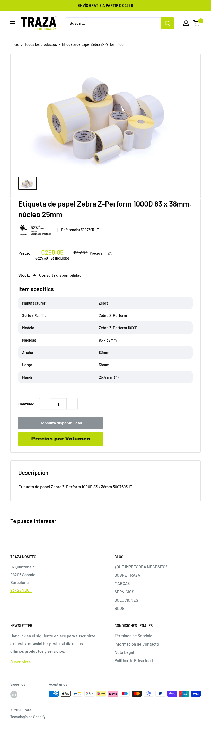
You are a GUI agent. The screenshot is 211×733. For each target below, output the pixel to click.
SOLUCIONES (126, 599)
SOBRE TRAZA (127, 575)
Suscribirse (20, 661)
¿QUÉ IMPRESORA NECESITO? (141, 566)
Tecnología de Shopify (28, 716)
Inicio (14, 44)
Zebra (36, 230)
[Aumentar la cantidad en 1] (72, 403)
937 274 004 (21, 589)
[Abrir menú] (12, 23)
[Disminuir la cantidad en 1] (44, 403)
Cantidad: (27, 403)
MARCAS (122, 583)
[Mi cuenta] (186, 23)
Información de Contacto (137, 643)
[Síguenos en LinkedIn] (13, 694)
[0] (196, 23)
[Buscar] (167, 23)
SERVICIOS (124, 591)
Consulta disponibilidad (61, 422)
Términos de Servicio (133, 635)
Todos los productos (40, 44)
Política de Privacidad (134, 660)
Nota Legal (124, 652)
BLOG (120, 608)
